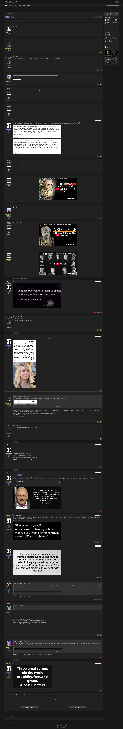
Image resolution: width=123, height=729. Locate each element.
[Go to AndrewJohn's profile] (9, 125)
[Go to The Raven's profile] (9, 643)
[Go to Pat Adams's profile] (9, 77)
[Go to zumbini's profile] (113, 23)
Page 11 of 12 (26, 21)
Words (15, 17)
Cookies (65, 725)
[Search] (118, 5)
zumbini (116, 22)
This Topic (114, 5)
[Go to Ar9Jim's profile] (9, 93)
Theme (57, 725)
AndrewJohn (26, 396)
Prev (7, 21)
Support (28, 5)
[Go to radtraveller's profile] (9, 28)
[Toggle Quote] (14, 396)
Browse (6, 5)
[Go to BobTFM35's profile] (9, 210)
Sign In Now (77, 707)
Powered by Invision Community (61, 727)
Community (11, 5)
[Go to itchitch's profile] (9, 608)
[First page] (5, 21)
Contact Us (61, 725)
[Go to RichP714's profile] (6, 17)
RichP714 (108, 22)
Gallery (20, 5)
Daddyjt (116, 19)
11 (16, 21)
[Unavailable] (37, 131)
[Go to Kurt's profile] (9, 44)
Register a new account (29, 707)
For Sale (24, 5)
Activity (16, 5)
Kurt (24, 605)
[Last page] (22, 21)
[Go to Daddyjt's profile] (9, 430)
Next (20, 21)
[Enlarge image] (15, 207)
